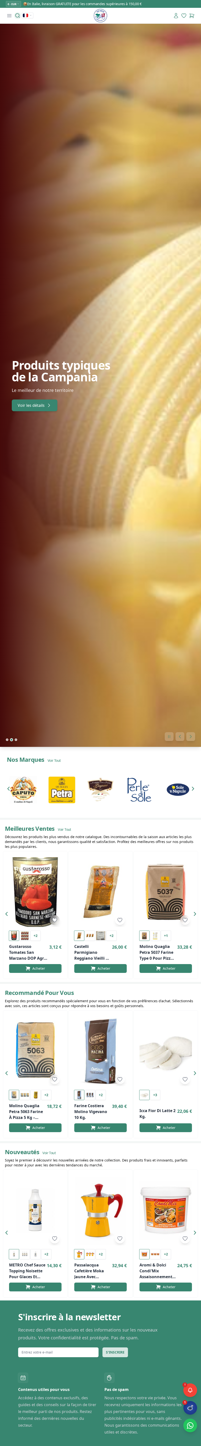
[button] (10, 790)
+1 (166, 935)
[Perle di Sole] (139, 789)
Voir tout (54, 760)
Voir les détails (31, 405)
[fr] (27, 15)
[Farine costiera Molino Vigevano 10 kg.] (100, 1051)
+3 (155, 1095)
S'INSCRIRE (115, 1352)
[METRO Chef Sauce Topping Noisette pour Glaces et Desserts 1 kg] (35, 1210)
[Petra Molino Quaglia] (62, 789)
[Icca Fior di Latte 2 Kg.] (165, 1051)
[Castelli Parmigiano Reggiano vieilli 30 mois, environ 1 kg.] (100, 892)
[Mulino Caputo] (23, 789)
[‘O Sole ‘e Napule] (178, 789)
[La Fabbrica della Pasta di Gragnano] (100, 789)
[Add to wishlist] (55, 920)
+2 (36, 935)
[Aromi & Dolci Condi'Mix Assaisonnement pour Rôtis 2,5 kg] (165, 1210)
